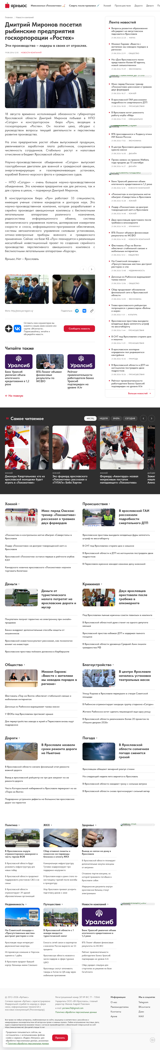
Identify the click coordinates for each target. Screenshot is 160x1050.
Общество (134, 53)
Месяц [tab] (90, 418)
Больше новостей (138, 393)
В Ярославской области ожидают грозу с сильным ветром (114, 783)
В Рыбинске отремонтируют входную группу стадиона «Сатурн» (117, 704)
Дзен (141, 1011)
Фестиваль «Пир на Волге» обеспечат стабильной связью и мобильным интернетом (129, 248)
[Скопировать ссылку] (92, 311)
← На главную (14, 395)
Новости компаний (25, 17)
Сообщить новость (79, 328)
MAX (141, 1016)
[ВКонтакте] (17, 328)
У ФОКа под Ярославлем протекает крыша (29, 713)
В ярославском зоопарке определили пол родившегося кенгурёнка (127, 352)
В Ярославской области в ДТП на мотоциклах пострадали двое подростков (130, 368)
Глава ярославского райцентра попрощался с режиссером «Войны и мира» (130, 308)
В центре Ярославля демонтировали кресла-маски (131, 148)
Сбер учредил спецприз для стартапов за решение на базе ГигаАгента (97, 968)
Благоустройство (96, 665)
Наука (132, 38)
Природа (133, 359)
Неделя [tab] (104, 418)
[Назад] (83, 269)
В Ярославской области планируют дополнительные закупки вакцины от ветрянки (98, 864)
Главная (9, 17)
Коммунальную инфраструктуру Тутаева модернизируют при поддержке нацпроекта (58, 866)
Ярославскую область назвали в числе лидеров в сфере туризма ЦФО (59, 959)
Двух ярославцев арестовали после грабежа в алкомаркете (131, 221)
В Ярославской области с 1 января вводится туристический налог (58, 933)
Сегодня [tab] (130, 418)
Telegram (143, 1002)
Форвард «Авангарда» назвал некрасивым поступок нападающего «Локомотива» (119, 479)
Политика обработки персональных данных (76, 1012)
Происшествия (123, 5)
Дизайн (133, 153)
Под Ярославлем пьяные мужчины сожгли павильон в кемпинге (117, 615)
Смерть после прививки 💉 (84, 5)
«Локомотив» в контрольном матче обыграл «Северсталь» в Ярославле (131, 195)
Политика (11, 825)
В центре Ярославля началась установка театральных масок (135, 675)
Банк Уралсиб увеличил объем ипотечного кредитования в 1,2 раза (131, 183)
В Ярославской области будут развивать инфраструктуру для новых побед (20, 866)
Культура (132, 315)
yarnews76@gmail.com (72, 1008)
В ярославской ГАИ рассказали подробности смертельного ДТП (129, 101)
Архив (114, 1016)
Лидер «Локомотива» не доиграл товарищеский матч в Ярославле (129, 208)
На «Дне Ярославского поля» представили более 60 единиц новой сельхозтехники (128, 62)
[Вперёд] (91, 269)
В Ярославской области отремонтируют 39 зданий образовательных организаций (19, 892)
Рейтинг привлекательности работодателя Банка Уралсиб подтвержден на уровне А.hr (128, 383)
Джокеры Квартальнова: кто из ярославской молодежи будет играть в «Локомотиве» (25, 479)
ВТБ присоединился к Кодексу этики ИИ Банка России (131, 135)
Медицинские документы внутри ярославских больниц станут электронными (97, 890)
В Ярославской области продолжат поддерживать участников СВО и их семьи (22, 879)
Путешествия (51, 904)
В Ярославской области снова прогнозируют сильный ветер (116, 791)
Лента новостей (122, 22)
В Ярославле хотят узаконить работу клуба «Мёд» (127, 114)
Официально (136, 119)
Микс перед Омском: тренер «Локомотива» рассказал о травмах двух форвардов (131, 86)
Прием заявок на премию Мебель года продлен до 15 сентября (130, 161)
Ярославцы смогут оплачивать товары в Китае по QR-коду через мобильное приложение (59, 972)
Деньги (150, 5)
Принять (60, 1037)
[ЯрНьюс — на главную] (16, 5)
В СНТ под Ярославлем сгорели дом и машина (131, 338)
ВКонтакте (144, 1006)
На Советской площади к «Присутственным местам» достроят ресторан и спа (131, 264)
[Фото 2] (74, 289)
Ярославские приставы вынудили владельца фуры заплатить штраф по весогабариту (130, 323)
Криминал (134, 226)
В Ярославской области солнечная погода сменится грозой (134, 751)
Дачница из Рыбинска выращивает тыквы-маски (131, 278)
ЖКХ (46, 825)
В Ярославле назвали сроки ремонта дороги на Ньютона (59, 749)
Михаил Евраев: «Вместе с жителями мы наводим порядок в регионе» (129, 46)
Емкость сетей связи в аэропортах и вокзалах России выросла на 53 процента (60, 946)
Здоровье (88, 825)
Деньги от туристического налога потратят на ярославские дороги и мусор (58, 599)
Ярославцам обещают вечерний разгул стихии (108, 769)
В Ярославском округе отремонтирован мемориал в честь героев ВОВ (21, 854)
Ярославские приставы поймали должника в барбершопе (37, 651)
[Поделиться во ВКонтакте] (84, 311)
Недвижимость (137, 270)
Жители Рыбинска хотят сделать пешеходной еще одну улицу (116, 711)
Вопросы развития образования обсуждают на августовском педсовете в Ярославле (129, 31)
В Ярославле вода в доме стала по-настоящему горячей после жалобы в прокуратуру (60, 879)
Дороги (138, 5)
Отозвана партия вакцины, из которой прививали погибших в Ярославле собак (97, 877)
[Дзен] (8, 328)
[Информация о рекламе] (150, 77)
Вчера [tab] (116, 418)
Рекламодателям (120, 1006)
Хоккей (107, 5)
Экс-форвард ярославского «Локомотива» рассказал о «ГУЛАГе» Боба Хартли (70, 479)
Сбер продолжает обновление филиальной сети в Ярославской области (129, 292)
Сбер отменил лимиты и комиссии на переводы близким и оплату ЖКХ (56, 854)
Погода (88, 738)
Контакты (116, 1011)
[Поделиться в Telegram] (77, 311)
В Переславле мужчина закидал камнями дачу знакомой (113, 563)
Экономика (135, 69)
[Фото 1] (27, 289)
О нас (114, 1002)
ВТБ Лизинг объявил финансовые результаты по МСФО (129, 234)
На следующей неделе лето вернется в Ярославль (110, 776)
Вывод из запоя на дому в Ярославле (96, 852)
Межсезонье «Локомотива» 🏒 (48, 5)
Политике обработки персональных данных (28, 1043)
